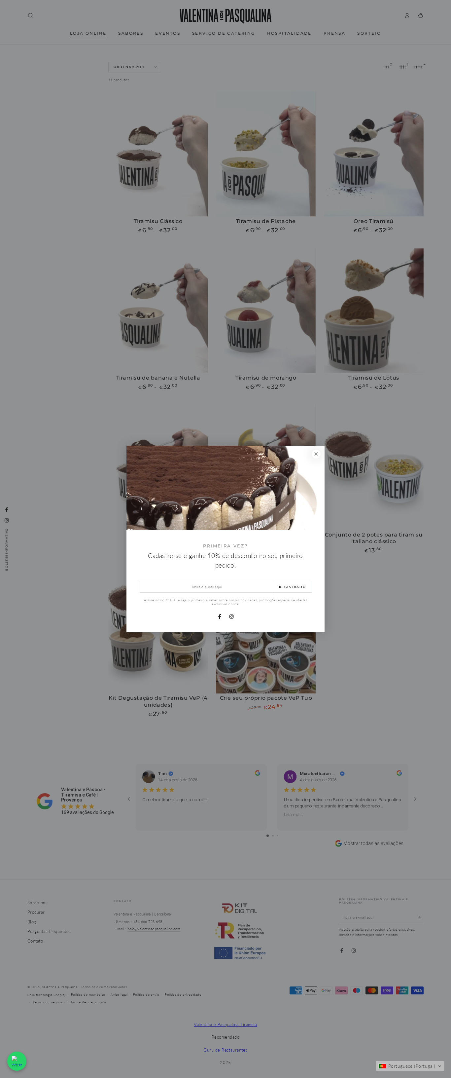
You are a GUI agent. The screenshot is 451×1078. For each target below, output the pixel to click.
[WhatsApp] (16, 1061)
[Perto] (316, 454)
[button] (410, 1066)
